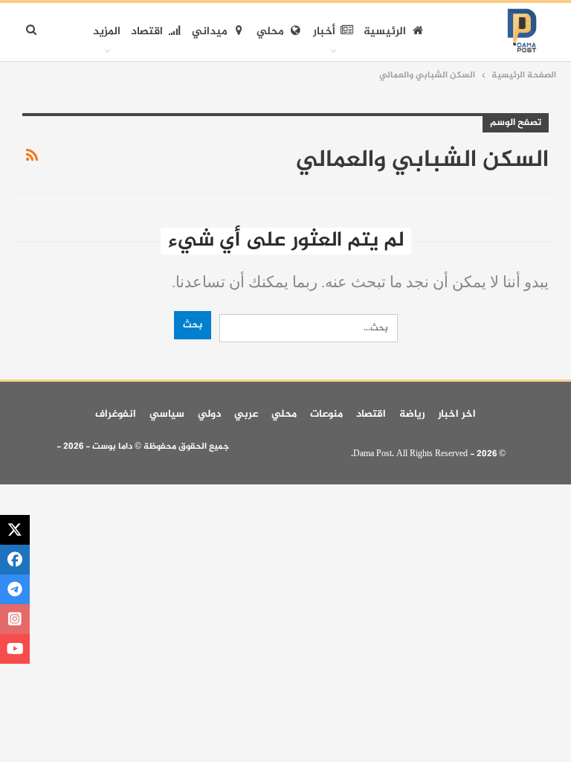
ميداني (210, 31)
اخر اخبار (457, 414)
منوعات (326, 414)
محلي (270, 31)
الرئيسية (385, 31)
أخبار (324, 31)
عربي (246, 414)
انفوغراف (115, 414)
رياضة (412, 414)
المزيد (106, 31)
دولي (209, 414)
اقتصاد (147, 31)
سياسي (166, 414)
